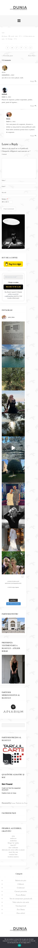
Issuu (13, 803)
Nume (4, 180)
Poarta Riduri (21, 895)
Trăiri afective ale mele (20, 902)
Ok (19, 945)
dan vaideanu (13, 847)
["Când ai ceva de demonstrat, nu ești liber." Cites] (13, 516)
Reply (32, 81)
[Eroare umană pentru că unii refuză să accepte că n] (13, 447)
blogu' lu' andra (13, 843)
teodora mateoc (13, 856)
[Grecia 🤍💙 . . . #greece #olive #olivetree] (13, 378)
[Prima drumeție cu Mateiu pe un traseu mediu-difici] (13, 562)
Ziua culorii (21, 913)
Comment (4, 154)
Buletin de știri (20, 880)
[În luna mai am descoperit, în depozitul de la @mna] (13, 355)
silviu (3, 72)
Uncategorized (21, 906)
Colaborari (21, 887)
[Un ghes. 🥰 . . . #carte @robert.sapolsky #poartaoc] (13, 332)
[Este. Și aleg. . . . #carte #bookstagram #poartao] (13, 585)
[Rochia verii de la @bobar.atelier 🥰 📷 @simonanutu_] (13, 539)
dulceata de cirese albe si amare (13, 850)
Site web (4, 192)
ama (13, 836)
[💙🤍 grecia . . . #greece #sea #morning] (13, 424)
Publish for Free (21, 803)
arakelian (13, 840)
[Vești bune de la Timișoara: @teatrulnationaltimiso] (13, 493)
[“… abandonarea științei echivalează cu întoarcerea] (13, 470)
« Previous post (7, 56)
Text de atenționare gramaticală (21, 898)
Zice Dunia (21, 909)
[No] (36, 942)
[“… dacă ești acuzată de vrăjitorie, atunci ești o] (13, 401)
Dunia (5, 36)
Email (4, 186)
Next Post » (32, 56)
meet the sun (13, 852)
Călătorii (21, 884)
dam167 (13, 845)
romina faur (13, 854)
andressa (13, 838)
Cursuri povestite (21, 891)
